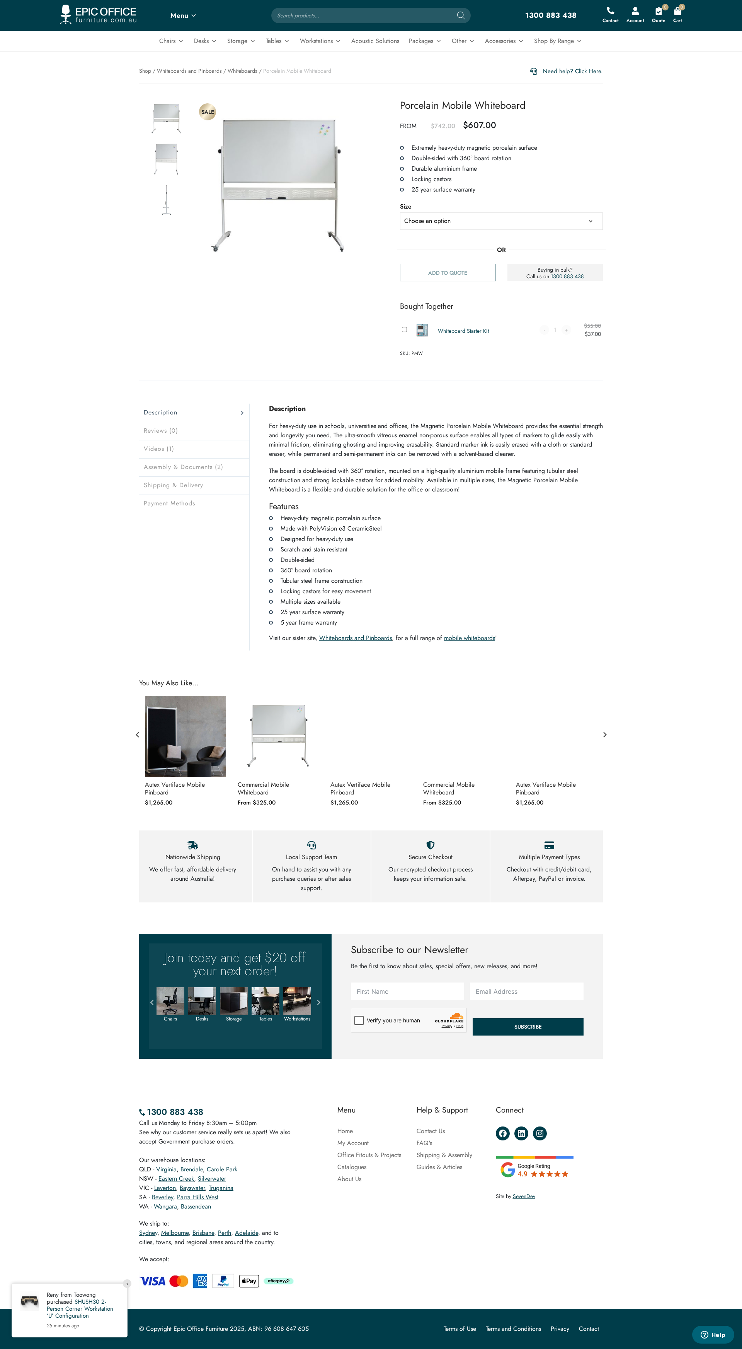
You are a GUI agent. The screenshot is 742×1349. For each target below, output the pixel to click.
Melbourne (175, 1232)
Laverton (165, 1187)
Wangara (165, 1206)
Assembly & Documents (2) (183, 466)
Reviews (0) (161, 430)
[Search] (461, 15)
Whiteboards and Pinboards (189, 71)
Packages (421, 40)
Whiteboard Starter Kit (463, 331)
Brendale (191, 1169)
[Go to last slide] (137, 734)
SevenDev (524, 1196)
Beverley (162, 1197)
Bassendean (196, 1206)
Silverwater (212, 1178)
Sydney (148, 1232)
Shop (145, 71)
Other (459, 40)
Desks (201, 40)
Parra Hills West (197, 1197)
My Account (353, 1142)
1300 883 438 (567, 276)
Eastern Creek (176, 1178)
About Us (349, 1178)
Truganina (221, 1187)
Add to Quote (447, 273)
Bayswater (192, 1187)
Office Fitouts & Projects (369, 1154)
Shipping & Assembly (444, 1154)
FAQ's (424, 1142)
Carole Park (222, 1169)
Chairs (167, 40)
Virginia (166, 1169)
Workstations (316, 40)
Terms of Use (460, 1328)
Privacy (560, 1328)
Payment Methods (169, 503)
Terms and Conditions (513, 1328)
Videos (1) (159, 448)
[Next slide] (604, 734)
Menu (179, 15)
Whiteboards (242, 71)
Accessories (500, 40)
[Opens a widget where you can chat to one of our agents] (713, 1335)
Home (345, 1130)
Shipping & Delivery (173, 485)
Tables (273, 40)
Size (406, 206)
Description (160, 412)
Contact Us (431, 1130)
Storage (237, 40)
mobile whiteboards (469, 637)
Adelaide (246, 1232)
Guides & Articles (439, 1166)
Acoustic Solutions (375, 40)
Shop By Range (554, 40)
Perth (224, 1232)
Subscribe (528, 1027)
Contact (589, 1328)
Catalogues (351, 1166)
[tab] (194, 413)
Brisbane (203, 1232)
